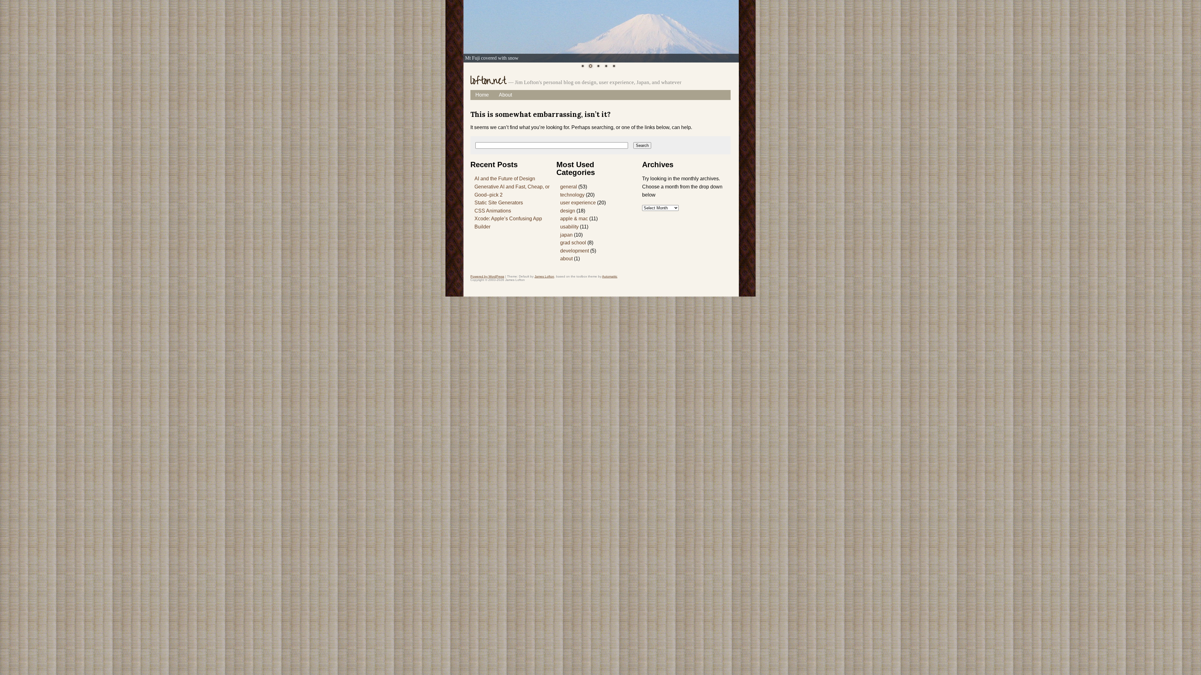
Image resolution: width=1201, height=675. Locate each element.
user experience (578, 202)
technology (572, 195)
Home (482, 95)
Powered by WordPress (487, 276)
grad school (573, 242)
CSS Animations (492, 210)
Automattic (609, 276)
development (574, 250)
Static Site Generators (498, 202)
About (505, 95)
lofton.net (488, 81)
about (566, 258)
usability (569, 226)
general (568, 186)
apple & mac (574, 218)
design (567, 210)
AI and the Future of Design (504, 178)
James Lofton (544, 276)
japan (566, 235)
